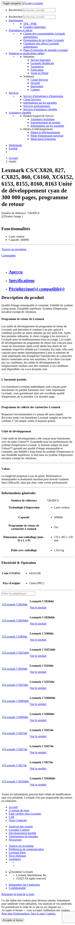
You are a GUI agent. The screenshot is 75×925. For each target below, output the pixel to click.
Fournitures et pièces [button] (20, 30)
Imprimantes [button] (16, 20)
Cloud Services (39, 79)
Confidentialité (17, 888)
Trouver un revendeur (21, 845)
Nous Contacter (18, 820)
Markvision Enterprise (43, 139)
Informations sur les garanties (40, 102)
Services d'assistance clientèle (40, 109)
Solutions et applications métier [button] (26, 53)
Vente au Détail (39, 73)
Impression (37, 86)
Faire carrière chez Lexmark (25, 813)
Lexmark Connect (19, 829)
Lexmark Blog (17, 852)
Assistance (15, 859)
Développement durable (22, 833)
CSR (11, 817)
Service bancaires (41, 59)
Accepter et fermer (13, 920)
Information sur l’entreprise (24, 884)
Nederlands (15, 145)
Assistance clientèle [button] (20, 112)
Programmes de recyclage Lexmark (43, 40)
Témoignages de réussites (23, 836)
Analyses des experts (21, 826)
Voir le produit (38, 607)
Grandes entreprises (34, 27)
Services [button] (13, 92)
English (13, 148)
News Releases (17, 855)
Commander (8, 255)
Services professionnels (36, 106)
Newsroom (15, 839)
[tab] (41, 271)
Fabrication (37, 69)
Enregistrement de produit (45, 122)
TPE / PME (30, 23)
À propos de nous (19, 810)
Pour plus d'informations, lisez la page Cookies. (28, 913)
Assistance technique (43, 119)
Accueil (13, 158)
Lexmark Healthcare (42, 63)
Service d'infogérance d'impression (43, 96)
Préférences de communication (26, 849)
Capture (35, 89)
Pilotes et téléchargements (45, 132)
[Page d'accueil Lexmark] (33, 3)
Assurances (37, 66)
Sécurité (35, 83)
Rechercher (15, 10)
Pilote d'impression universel (47, 135)
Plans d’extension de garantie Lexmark (45, 50)
